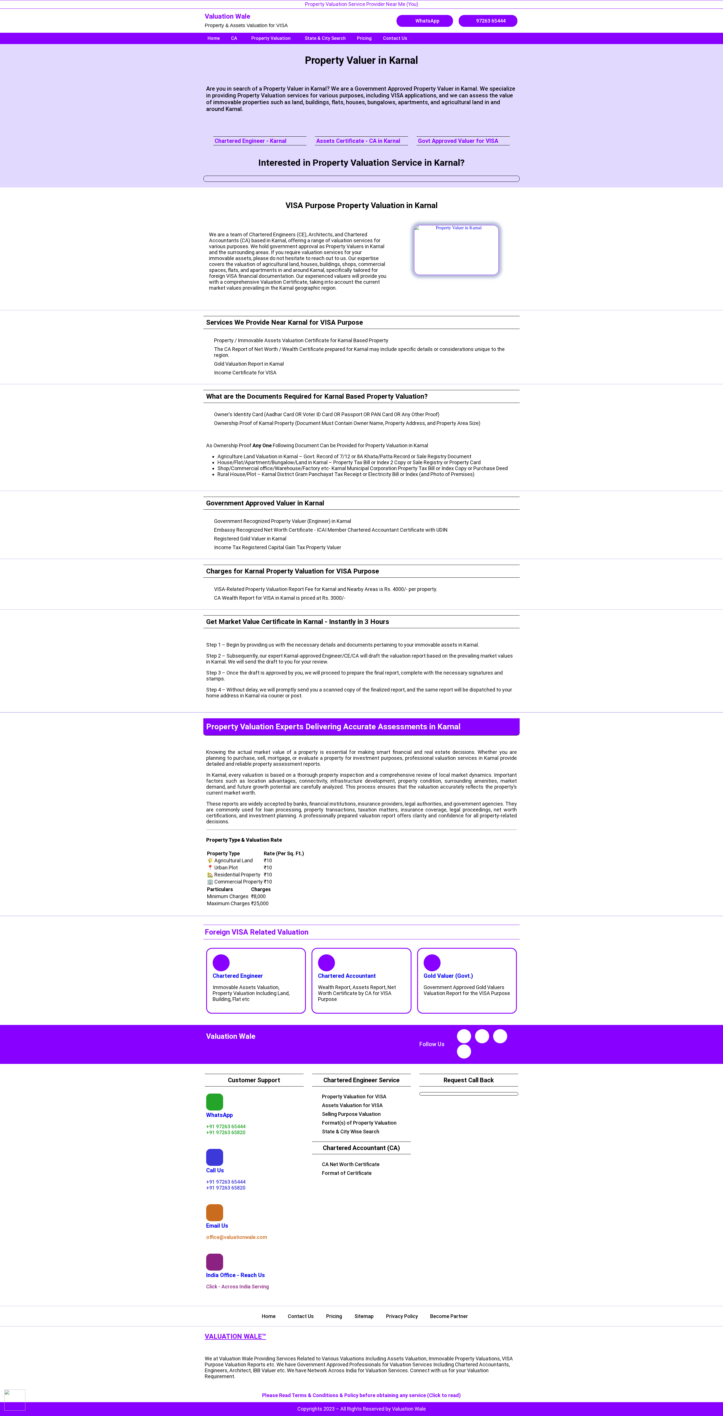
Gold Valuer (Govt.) (448, 975)
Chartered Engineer (238, 975)
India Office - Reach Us (235, 1275)
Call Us (215, 1170)
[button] (235, 38)
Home (214, 38)
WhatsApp (219, 1115)
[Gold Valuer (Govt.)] (432, 962)
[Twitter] (464, 1051)
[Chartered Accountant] (326, 962)
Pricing (364, 38)
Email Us (217, 1225)
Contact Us (395, 38)
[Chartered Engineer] (221, 962)
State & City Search (325, 38)
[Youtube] (464, 1036)
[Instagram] (482, 1036)
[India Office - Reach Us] (214, 1262)
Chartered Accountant (347, 975)
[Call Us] (214, 1157)
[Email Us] (214, 1212)
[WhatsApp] (214, 1102)
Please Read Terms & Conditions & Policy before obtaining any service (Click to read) (361, 1395)
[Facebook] (500, 1036)
